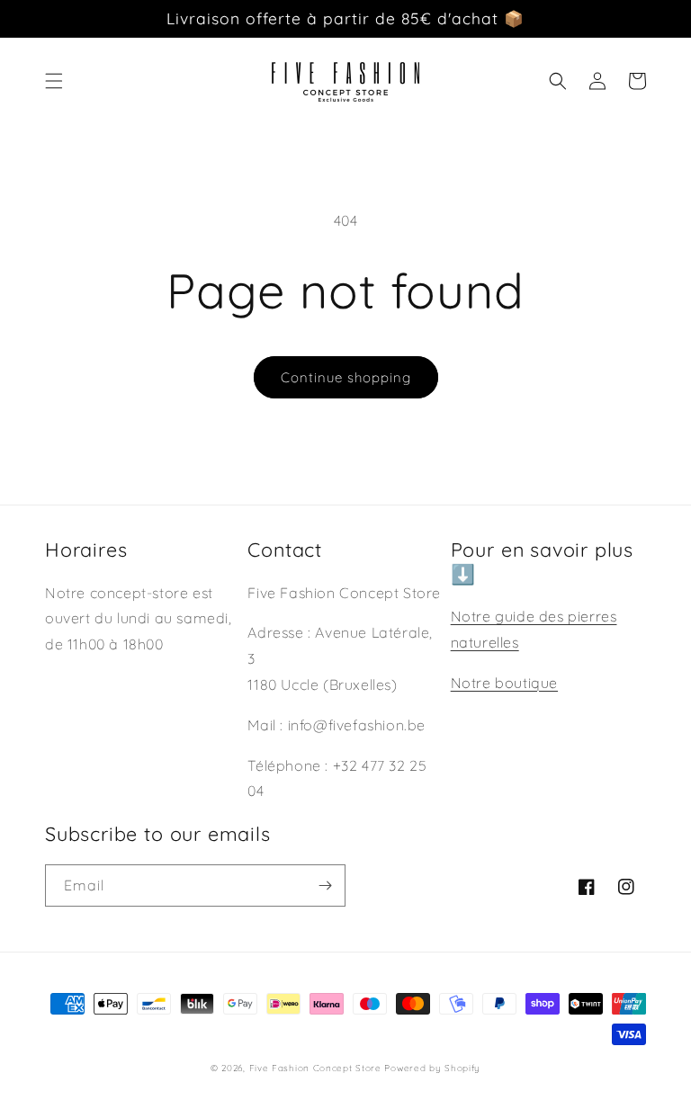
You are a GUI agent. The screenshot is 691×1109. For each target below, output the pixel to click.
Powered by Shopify (432, 1068)
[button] (54, 81)
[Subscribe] (325, 885)
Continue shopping (346, 377)
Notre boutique (504, 683)
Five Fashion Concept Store (315, 1068)
